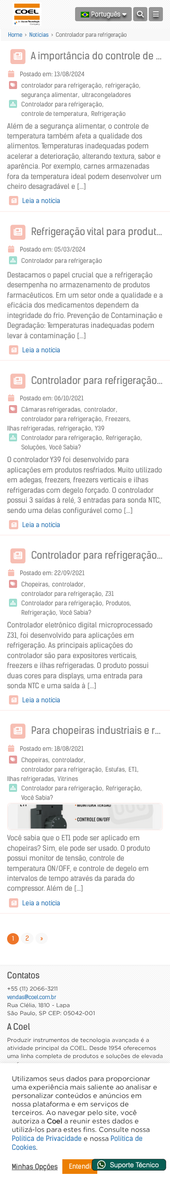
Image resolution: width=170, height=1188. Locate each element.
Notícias (39, 34)
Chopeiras (34, 584)
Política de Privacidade (47, 1138)
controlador (100, 410)
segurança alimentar (49, 95)
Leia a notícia (40, 200)
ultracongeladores (106, 95)
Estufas (115, 769)
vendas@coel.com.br (31, 997)
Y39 (99, 428)
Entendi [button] (80, 1166)
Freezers (117, 419)
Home (15, 34)
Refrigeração (108, 114)
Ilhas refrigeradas (30, 428)
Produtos (117, 603)
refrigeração (122, 85)
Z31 (109, 594)
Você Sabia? (65, 447)
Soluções (33, 447)
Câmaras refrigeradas (50, 410)
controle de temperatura (54, 114)
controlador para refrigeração (61, 85)
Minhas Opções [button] (35, 1167)
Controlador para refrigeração (61, 104)
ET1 (132, 769)
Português (105, 14)
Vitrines (68, 779)
